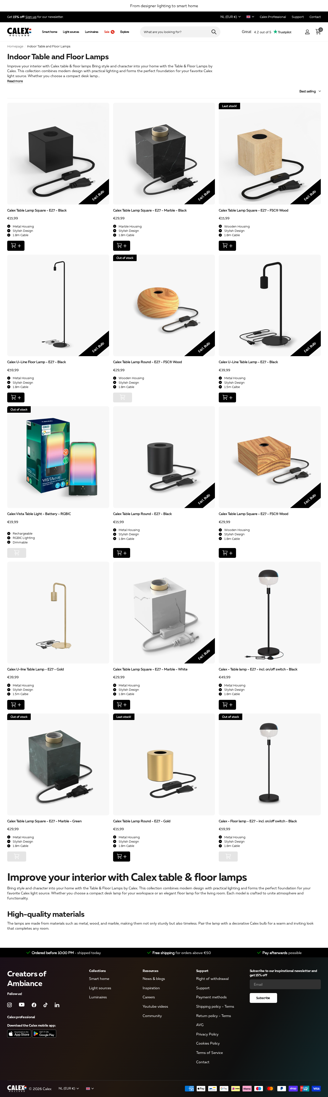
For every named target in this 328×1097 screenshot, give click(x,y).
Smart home (49, 32)
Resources (150, 971)
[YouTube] (21, 1005)
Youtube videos (155, 1006)
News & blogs (154, 979)
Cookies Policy (208, 1043)
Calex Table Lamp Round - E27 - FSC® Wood (147, 362)
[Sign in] (307, 32)
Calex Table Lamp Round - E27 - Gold (141, 821)
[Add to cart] (15, 246)
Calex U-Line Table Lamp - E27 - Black (248, 362)
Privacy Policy (207, 1034)
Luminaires (91, 32)
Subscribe (263, 998)
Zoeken (213, 31)
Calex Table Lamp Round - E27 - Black (142, 514)
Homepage (15, 46)
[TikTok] (45, 1005)
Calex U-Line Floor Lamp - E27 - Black (36, 362)
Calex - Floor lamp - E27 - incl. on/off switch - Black (258, 821)
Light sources (71, 32)
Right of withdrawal (212, 979)
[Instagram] (9, 1005)
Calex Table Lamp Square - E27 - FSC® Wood (253, 210)
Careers (149, 997)
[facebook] (34, 1005)
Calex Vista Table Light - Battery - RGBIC (39, 514)
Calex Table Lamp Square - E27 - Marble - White (150, 669)
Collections (97, 971)
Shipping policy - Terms (215, 1006)
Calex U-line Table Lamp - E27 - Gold (35, 669)
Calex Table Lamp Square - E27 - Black (37, 210)
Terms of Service (209, 1053)
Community (152, 1015)
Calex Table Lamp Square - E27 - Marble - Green (44, 821)
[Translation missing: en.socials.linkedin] (57, 1005)
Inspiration (151, 988)
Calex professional (21, 1017)
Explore (124, 32)
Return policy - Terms (213, 1015)
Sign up (30, 17)
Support (202, 971)
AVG (199, 1025)
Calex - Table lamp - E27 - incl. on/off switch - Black (258, 669)
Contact (202, 1062)
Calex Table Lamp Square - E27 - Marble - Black (150, 210)
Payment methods (211, 997)
